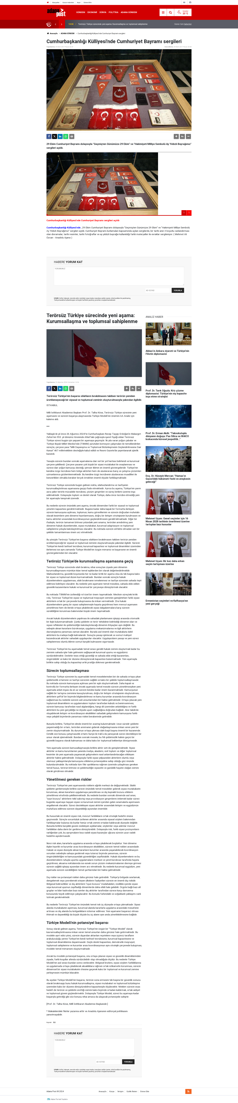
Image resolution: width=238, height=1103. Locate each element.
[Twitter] (54, 136)
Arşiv (78, 2)
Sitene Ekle (87, 2)
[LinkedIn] (60, 136)
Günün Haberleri (68, 2)
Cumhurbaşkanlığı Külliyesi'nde (63, 227)
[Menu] (163, 12)
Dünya (103, 12)
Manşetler (55, 2)
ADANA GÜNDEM (129, 12)
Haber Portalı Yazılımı (59, 1099)
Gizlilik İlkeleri (132, 1091)
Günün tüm (183, 24)
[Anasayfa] (47, 2)
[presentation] (55, 24)
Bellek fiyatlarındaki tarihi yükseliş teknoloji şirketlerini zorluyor (105, 24)
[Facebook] (48, 136)
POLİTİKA (113, 12)
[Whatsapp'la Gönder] (65, 136)
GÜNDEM (80, 12)
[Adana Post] (58, 12)
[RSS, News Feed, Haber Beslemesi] (188, 1091)
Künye (111, 1091)
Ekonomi (92, 12)
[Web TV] (184, 2)
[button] (176, 136)
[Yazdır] (71, 136)
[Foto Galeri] (190, 2)
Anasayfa (53, 33)
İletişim (120, 1091)
